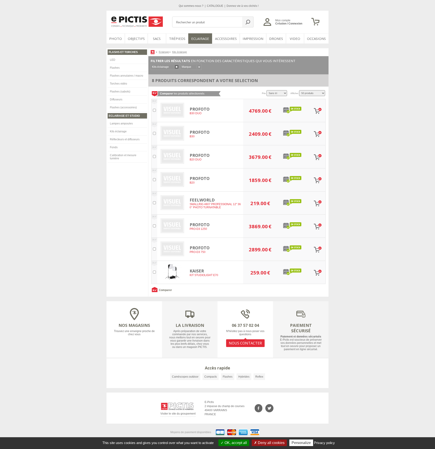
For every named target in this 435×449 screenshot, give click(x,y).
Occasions (316, 38)
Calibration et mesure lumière (123, 157)
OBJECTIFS (136, 38)
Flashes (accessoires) (123, 107)
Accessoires (226, 38)
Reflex (259, 376)
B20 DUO (195, 159)
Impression (253, 38)
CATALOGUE (215, 5)
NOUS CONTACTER (245, 343)
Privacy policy (324, 443)
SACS (157, 38)
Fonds (114, 147)
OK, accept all (235, 443)
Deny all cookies (271, 443)
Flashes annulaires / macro (126, 75)
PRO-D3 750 (197, 252)
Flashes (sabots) (120, 91)
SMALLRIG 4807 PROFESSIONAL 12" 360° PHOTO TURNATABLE (215, 206)
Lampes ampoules (121, 123)
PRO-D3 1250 (198, 229)
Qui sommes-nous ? (191, 5)
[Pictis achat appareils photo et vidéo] (153, 52)
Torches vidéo (118, 83)
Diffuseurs (116, 99)
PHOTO (115, 38)
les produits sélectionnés (182, 93)
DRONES (276, 38)
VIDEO (295, 38)
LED (112, 59)
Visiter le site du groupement (178, 414)
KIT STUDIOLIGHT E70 (204, 275)
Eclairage (200, 38)
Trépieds (177, 38)
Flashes (115, 67)
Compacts (210, 376)
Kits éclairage (118, 131)
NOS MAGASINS (134, 325)
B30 (192, 136)
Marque (186, 66)
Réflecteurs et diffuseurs (125, 139)
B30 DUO (195, 113)
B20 (192, 182)
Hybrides (243, 376)
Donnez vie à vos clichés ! (243, 5)
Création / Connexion (288, 23)
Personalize (301, 443)
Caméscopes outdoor (185, 376)
